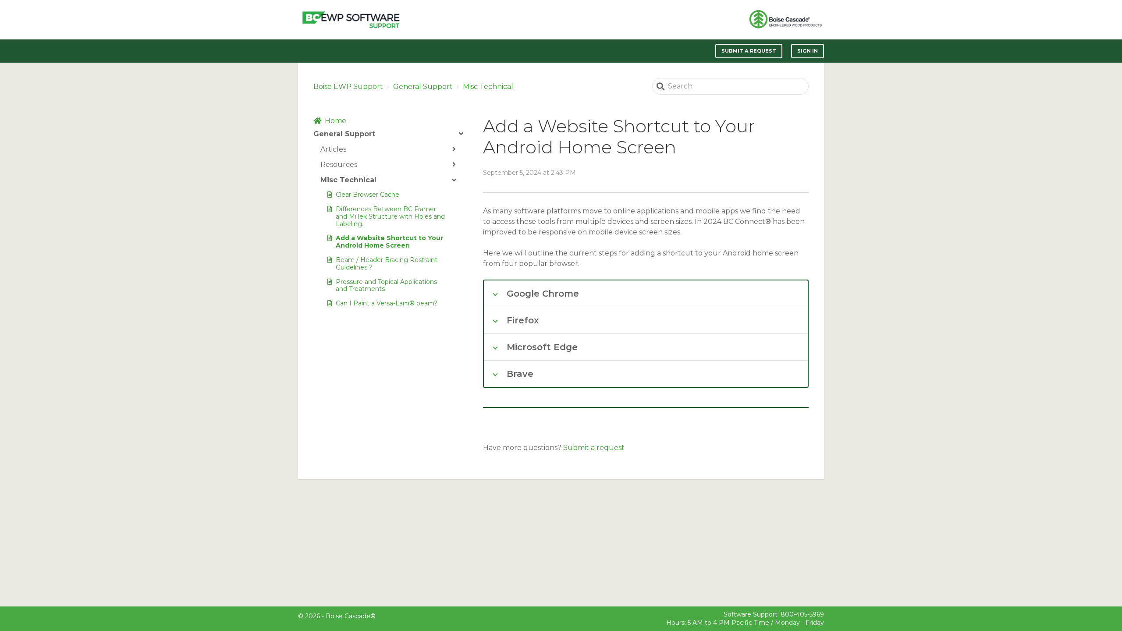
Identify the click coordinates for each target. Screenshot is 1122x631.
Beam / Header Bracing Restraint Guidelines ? (386, 263)
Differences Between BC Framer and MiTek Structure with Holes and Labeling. (390, 216)
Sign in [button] (807, 51)
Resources (338, 164)
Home (335, 121)
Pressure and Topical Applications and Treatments (386, 285)
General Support (423, 86)
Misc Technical (488, 86)
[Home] (351, 20)
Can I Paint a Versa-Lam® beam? (386, 303)
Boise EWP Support (348, 86)
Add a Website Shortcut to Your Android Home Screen (389, 241)
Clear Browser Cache (367, 195)
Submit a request (749, 51)
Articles (333, 149)
